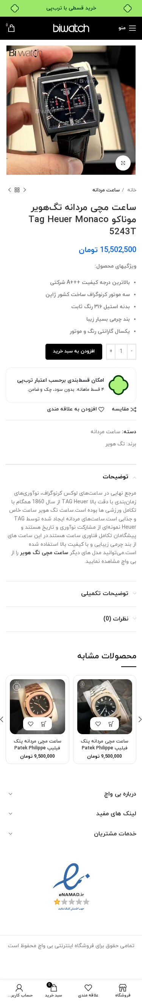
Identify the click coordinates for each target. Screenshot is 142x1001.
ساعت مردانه (106, 190)
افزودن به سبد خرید (74, 351)
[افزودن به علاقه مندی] (98, 723)
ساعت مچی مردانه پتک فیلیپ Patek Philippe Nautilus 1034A (104, 748)
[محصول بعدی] (9, 190)
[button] (111, 723)
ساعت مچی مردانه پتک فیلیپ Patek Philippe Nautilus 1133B (37, 748)
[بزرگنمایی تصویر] (123, 163)
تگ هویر (115, 444)
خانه (131, 190)
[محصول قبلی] (24, 190)
